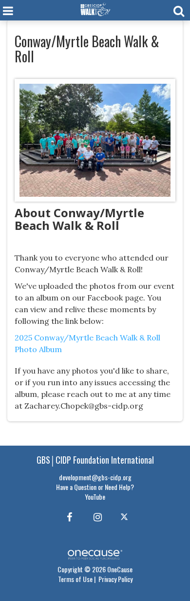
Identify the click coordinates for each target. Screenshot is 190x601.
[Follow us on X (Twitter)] (125, 516)
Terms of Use (75, 579)
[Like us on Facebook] (68, 516)
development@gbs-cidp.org (95, 477)
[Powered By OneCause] (95, 553)
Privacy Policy (115, 579)
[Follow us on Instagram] (95, 516)
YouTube (95, 496)
